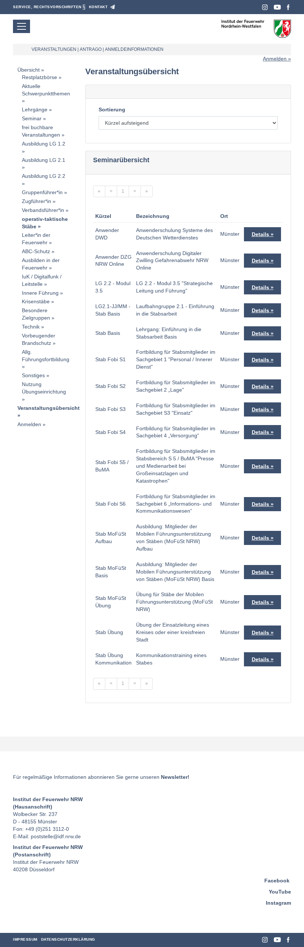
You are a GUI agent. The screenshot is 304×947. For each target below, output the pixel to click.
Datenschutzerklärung (68, 939)
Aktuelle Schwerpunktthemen (46, 90)
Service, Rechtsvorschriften (47, 7)
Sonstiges (33, 375)
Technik (31, 327)
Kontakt (98, 7)
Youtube (277, 7)
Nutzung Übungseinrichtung (44, 388)
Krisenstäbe (36, 301)
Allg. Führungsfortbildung (45, 355)
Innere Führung (40, 293)
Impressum (25, 939)
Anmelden (275, 59)
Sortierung (112, 109)
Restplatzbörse (39, 77)
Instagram (265, 7)
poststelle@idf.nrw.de (56, 836)
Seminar (32, 118)
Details (260, 234)
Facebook (288, 7)
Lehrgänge (34, 109)
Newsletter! (175, 777)
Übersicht (28, 70)
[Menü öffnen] (21, 26)
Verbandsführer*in (43, 210)
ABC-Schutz (36, 251)
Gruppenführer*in (42, 192)
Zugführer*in (36, 201)
